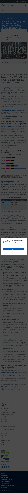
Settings (5, 252)
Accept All (6, 249)
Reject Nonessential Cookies (16, 249)
